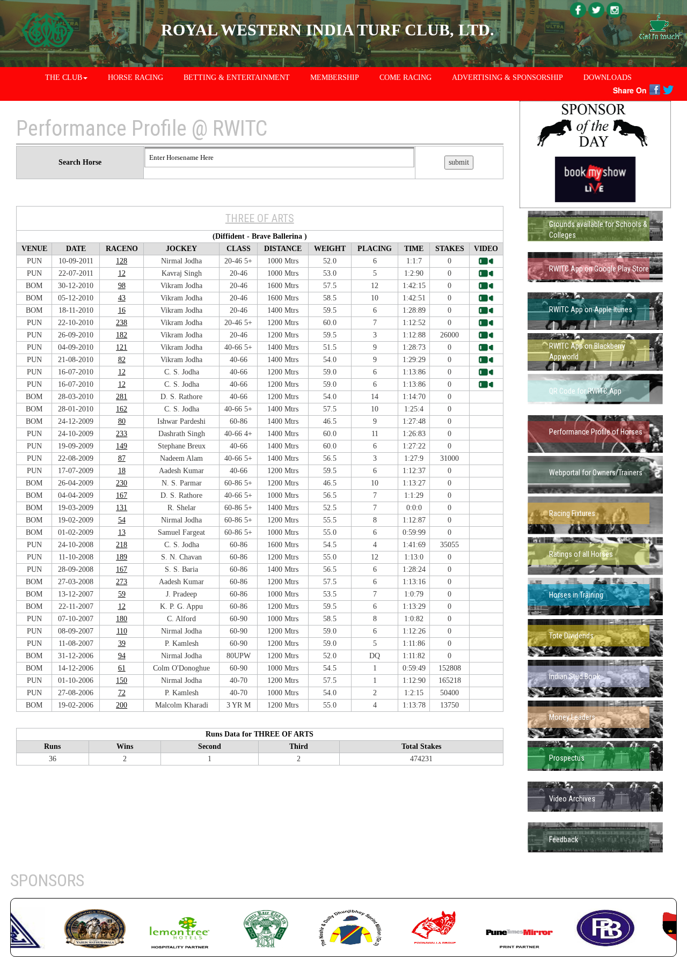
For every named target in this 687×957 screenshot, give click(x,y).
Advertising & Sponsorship (507, 77)
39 (122, 643)
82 (122, 360)
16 (122, 310)
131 (121, 508)
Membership (334, 77)
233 (121, 434)
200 (121, 705)
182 (121, 335)
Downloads (607, 77)
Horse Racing (135, 77)
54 (122, 520)
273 (121, 582)
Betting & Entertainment (237, 77)
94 (122, 656)
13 (122, 532)
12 (122, 273)
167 (121, 495)
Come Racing (405, 77)
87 (122, 458)
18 (122, 471)
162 (121, 409)
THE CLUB (63, 77)
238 (121, 323)
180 (121, 619)
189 (121, 557)
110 (121, 631)
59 (122, 594)
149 (121, 446)
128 (121, 261)
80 (122, 421)
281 (121, 397)
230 (121, 483)
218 (121, 545)
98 (122, 286)
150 (121, 680)
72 (122, 693)
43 (122, 298)
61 (122, 668)
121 (121, 347)
